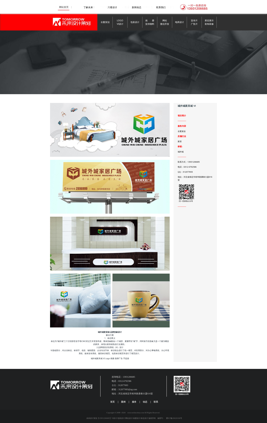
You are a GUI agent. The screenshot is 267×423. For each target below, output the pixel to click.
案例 (123, 402)
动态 (145, 402)
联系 (156, 402)
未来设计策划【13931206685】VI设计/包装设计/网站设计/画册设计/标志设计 (117, 418)
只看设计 (112, 7)
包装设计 (134, 22)
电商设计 (179, 22)
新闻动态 (136, 7)
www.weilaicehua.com (135, 413)
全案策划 (105, 22)
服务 (134, 402)
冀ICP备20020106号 (174, 418)
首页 (112, 402)
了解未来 (88, 7)
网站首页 (64, 7)
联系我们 (161, 7)
